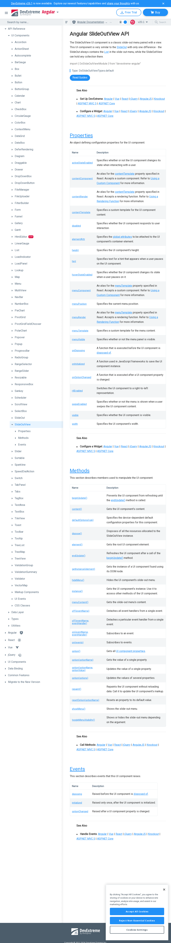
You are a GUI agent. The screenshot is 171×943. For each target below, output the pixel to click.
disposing (77, 794)
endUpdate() (118, 500)
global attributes (122, 236)
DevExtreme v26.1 (21, 3)
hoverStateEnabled (82, 274)
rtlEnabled (77, 390)
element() (77, 544)
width (75, 424)
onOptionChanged (81, 377)
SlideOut (122, 47)
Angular (48, 12)
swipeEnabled (79, 404)
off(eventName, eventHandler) (80, 622)
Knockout (159, 98)
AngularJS (146, 98)
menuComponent (81, 290)
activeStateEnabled (82, 162)
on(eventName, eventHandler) (80, 633)
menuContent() (80, 602)
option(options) (80, 678)
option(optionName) (82, 660)
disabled (76, 225)
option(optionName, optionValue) (82, 669)
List (106, 51)
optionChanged (80, 811)
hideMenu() (78, 580)
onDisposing (78, 350)
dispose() (77, 533)
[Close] (164, 889)
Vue (117, 98)
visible (75, 415)
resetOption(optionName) (85, 700)
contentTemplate (124, 173)
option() (76, 651)
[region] (137, 912)
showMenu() (78, 709)
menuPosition (79, 304)
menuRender (79, 317)
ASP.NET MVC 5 (87, 103)
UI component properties (130, 651)
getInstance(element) (83, 569)
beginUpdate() (79, 498)
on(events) (77, 642)
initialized (77, 802)
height (75, 250)
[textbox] (33, 22)
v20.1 (141, 22)
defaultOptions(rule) (83, 520)
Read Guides (79, 77)
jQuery (134, 98)
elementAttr (78, 239)
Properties (81, 135)
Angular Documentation (90, 22)
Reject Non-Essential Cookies (137, 920)
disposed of (104, 352)
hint (74, 261)
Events (77, 769)
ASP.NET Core (107, 103)
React (125, 98)
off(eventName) (80, 611)
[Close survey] (163, 3)
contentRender (80, 196)
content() (77, 509)
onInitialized (78, 364)
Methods (80, 471)
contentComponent (82, 178)
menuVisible (78, 339)
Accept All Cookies (137, 911)
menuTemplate (123, 285)
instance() (77, 591)
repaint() (76, 689)
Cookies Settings (137, 929)
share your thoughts (118, 3)
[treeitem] (33, 28)
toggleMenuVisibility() (83, 720)
